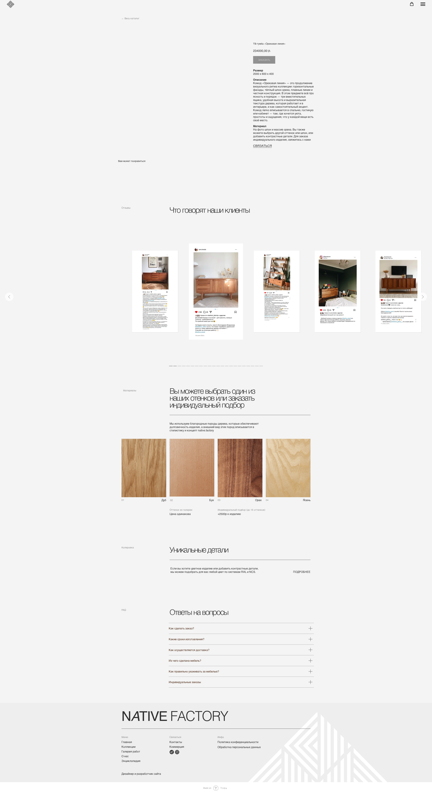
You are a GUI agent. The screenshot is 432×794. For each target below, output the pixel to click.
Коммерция (176, 746)
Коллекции (129, 746)
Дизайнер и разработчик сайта (141, 773)
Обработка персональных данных (239, 747)
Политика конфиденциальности (238, 742)
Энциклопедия (131, 760)
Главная (127, 742)
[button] (412, 4)
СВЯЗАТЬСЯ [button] (262, 146)
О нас (125, 756)
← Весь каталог (130, 18)
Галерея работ (131, 751)
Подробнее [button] (301, 571)
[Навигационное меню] (423, 4)
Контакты (175, 742)
